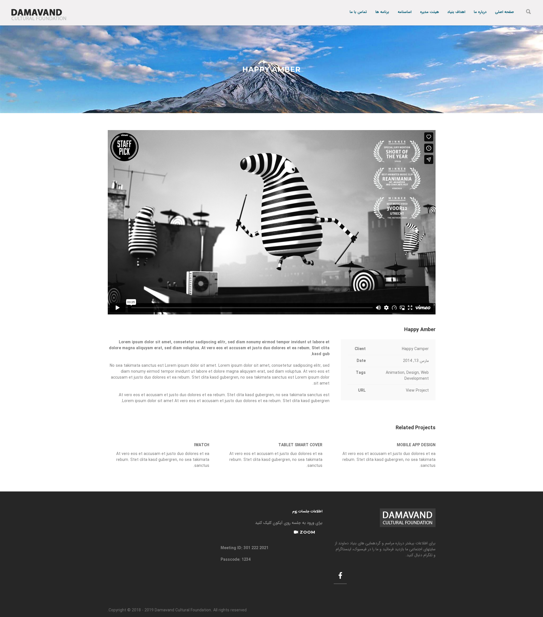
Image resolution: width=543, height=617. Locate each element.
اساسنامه (404, 12)
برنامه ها (382, 12)
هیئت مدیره (429, 12)
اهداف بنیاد (456, 12)
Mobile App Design (416, 445)
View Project (417, 390)
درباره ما (480, 12)
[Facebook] (340, 576)
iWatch (201, 445)
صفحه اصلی (504, 12)
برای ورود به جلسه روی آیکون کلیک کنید (288, 523)
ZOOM (306, 532)
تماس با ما (358, 12)
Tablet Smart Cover (300, 445)
